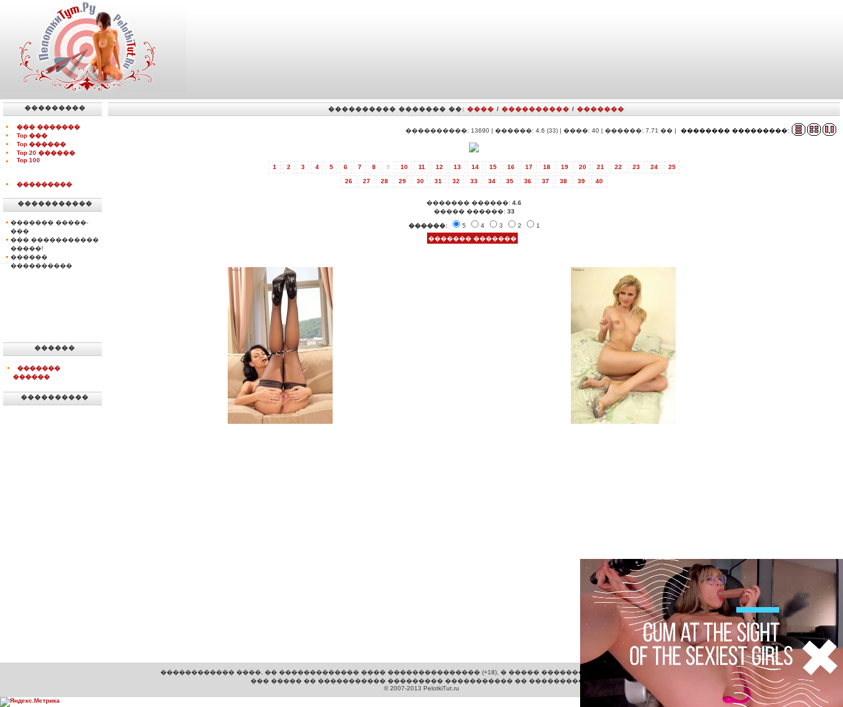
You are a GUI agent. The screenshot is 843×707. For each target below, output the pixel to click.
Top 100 (28, 160)
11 (421, 166)
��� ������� (48, 126)
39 (581, 181)
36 (527, 181)
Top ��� (32, 135)
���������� (536, 108)
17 (529, 166)
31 (438, 181)
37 (545, 181)
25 (672, 166)
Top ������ (41, 144)
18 (546, 166)
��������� (44, 184)
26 (348, 181)
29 (402, 181)
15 (493, 166)
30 (420, 181)
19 (564, 166)
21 (600, 166)
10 (404, 166)
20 (582, 166)
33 (474, 181)
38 (563, 181)
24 (654, 166)
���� (480, 108)
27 (366, 181)
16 (511, 166)
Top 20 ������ (46, 152)
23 (636, 166)
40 (599, 181)
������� (601, 108)
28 (384, 181)
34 (492, 181)
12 (439, 166)
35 (509, 181)
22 (618, 166)
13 (457, 166)
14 (475, 166)
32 (456, 181)
